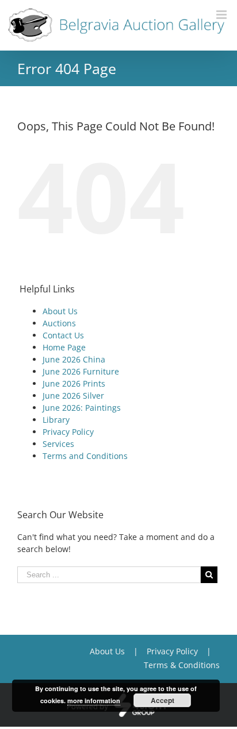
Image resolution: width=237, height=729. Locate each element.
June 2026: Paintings (82, 407)
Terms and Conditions (85, 455)
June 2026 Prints (74, 383)
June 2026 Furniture (81, 371)
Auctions (59, 323)
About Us (60, 311)
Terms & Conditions (182, 664)
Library (56, 419)
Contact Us (63, 335)
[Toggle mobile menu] (222, 15)
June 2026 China (74, 359)
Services (58, 443)
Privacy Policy (68, 431)
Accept (162, 700)
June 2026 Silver (73, 395)
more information (93, 700)
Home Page (64, 347)
